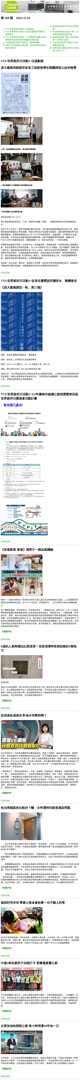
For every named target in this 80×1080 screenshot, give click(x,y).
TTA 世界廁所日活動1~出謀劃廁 (19, 29)
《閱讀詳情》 (7, 631)
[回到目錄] (5, 273)
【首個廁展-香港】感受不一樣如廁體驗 (22, 42)
